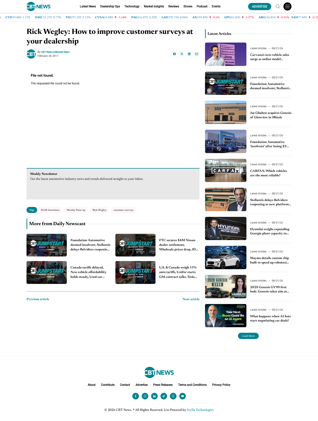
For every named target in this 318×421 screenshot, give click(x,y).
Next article (191, 299)
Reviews (173, 6)
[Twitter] (173, 396)
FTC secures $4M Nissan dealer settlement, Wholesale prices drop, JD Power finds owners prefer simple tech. (178, 245)
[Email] (196, 54)
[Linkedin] (189, 54)
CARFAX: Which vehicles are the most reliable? (268, 173)
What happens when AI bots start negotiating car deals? (270, 318)
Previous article (37, 299)
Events (216, 6)
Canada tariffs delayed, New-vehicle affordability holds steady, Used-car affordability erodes (88, 272)
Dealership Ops (110, 6)
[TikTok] (163, 396)
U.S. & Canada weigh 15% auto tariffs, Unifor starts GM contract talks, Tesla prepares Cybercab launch (178, 272)
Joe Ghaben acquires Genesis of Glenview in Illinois (270, 115)
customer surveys (123, 210)
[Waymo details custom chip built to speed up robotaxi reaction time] (225, 257)
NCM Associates (50, 210)
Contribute (107, 385)
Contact (125, 385)
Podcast (202, 6)
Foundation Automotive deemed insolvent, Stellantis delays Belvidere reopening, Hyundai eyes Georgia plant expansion (90, 245)
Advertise (142, 385)
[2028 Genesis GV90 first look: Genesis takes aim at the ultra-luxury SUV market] (225, 286)
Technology (131, 6)
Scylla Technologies (200, 410)
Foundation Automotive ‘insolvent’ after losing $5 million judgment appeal (268, 145)
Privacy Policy (221, 385)
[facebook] (135, 396)
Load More (248, 335)
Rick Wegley (99, 210)
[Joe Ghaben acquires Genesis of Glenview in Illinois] (225, 112)
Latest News (88, 6)
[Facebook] (174, 54)
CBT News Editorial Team (55, 51)
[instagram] (145, 396)
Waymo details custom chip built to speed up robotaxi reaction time (269, 261)
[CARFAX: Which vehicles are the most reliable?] (225, 170)
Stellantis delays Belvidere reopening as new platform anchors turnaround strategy (269, 203)
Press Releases (163, 385)
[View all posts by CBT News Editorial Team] (32, 54)
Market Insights (154, 6)
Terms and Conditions (192, 385)
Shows (187, 6)
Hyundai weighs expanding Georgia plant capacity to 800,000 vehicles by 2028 (269, 232)
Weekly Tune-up (76, 210)
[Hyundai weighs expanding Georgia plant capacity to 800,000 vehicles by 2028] (225, 228)
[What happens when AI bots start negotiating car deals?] (225, 315)
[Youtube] (182, 396)
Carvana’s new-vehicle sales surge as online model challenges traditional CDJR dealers (270, 57)
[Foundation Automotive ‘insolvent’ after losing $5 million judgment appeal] (225, 141)
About (92, 385)
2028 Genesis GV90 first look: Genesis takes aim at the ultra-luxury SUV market (268, 290)
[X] (182, 54)
